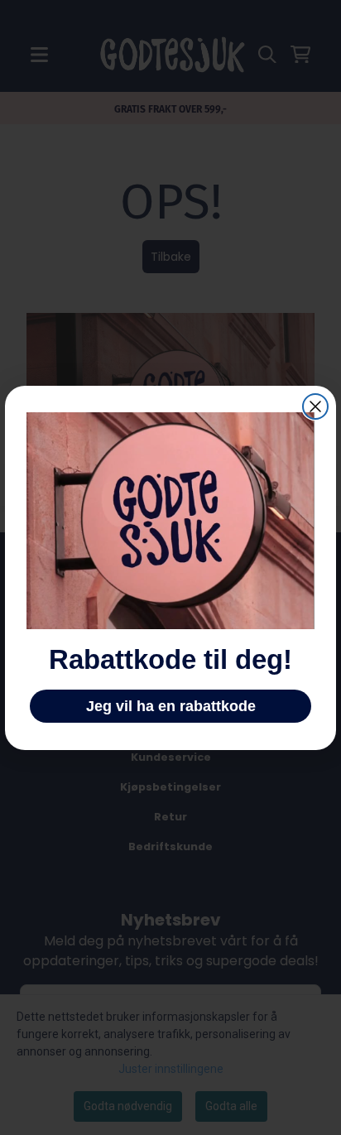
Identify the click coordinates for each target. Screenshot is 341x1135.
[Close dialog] (315, 406)
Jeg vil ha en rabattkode (171, 706)
